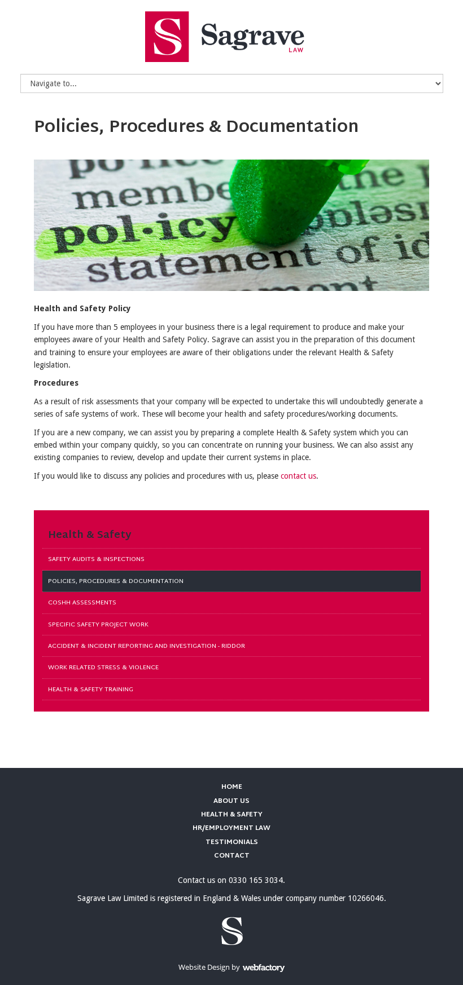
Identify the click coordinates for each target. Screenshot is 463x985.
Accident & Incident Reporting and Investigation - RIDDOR (146, 646)
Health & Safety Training (90, 689)
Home (231, 787)
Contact (232, 856)
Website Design (204, 967)
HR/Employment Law (231, 828)
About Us (231, 801)
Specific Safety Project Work (98, 624)
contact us (298, 475)
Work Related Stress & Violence (103, 667)
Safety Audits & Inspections (96, 559)
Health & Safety (90, 535)
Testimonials (232, 842)
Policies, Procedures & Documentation (116, 581)
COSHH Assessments (82, 602)
